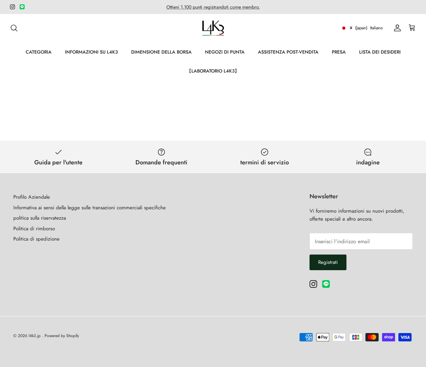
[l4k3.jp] (213, 28)
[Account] (396, 28)
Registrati (328, 262)
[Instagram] (12, 6)
